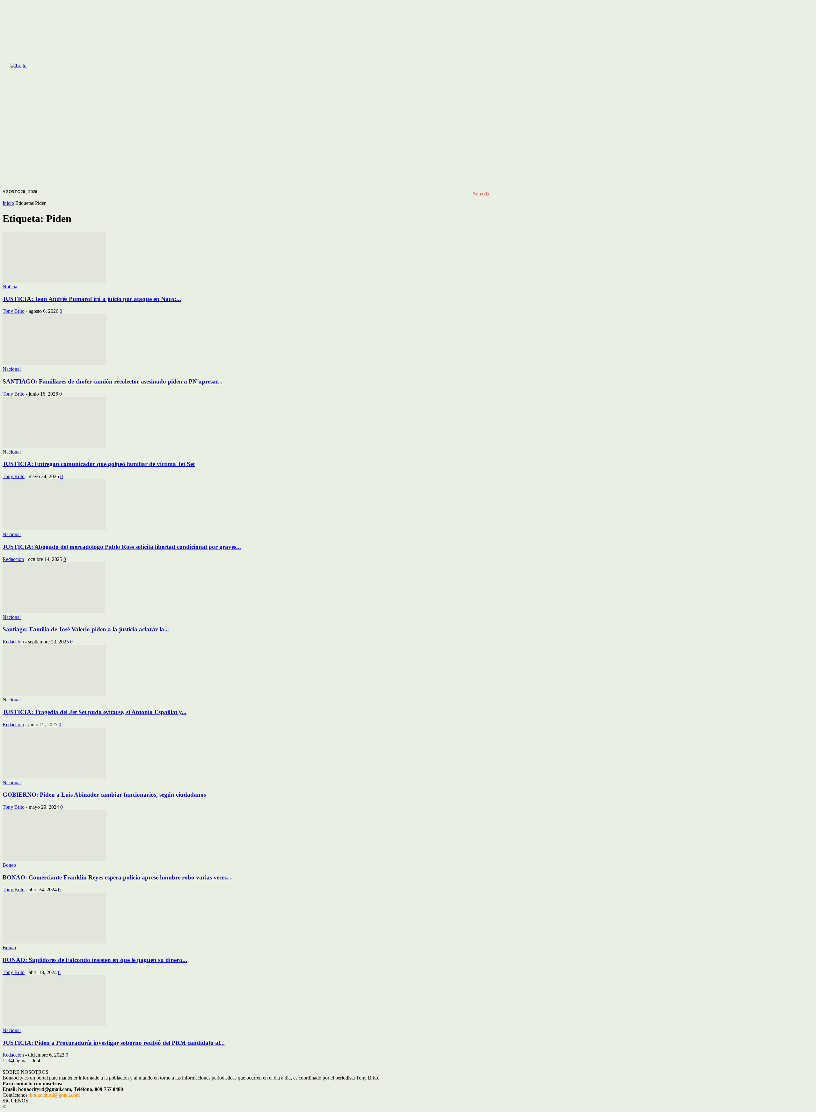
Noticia (10, 286)
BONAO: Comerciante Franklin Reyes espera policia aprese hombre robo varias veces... (117, 877)
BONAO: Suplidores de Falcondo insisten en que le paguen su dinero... (95, 960)
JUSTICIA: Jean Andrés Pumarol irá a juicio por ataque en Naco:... (92, 299)
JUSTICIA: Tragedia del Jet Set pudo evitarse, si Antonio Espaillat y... (94, 712)
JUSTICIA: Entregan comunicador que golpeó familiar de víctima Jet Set (99, 464)
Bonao (9, 865)
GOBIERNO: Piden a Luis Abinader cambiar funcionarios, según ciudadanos (104, 794)
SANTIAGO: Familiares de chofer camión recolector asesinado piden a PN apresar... (112, 381)
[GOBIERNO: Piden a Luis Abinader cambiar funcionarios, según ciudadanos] (54, 776)
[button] (481, 193)
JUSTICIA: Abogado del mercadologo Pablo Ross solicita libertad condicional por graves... (122, 546)
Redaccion (13, 559)
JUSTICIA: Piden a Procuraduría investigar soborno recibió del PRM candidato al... (114, 1042)
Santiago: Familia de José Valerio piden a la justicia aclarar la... (86, 629)
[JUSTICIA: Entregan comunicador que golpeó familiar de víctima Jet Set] (54, 446)
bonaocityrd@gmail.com (55, 1095)
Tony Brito (14, 311)
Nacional (12, 369)
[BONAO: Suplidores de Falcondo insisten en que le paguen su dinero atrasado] (54, 941)
